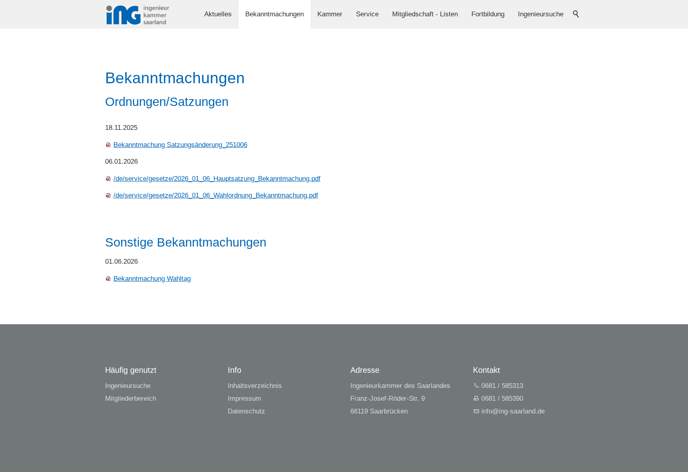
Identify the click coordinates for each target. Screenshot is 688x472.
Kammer (329, 14)
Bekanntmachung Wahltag (152, 278)
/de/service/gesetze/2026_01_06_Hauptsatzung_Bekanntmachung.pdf (217, 178)
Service (367, 14)
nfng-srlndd (512, 411)
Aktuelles (218, 14)
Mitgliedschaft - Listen (425, 14)
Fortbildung (487, 14)
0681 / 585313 (502, 386)
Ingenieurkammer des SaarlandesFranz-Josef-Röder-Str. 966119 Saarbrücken (400, 398)
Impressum (244, 398)
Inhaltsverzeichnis (255, 386)
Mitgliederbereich (130, 398)
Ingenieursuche (540, 14)
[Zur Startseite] (137, 14)
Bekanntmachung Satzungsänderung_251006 (180, 145)
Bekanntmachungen (274, 14)
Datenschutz (246, 411)
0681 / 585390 (502, 398)
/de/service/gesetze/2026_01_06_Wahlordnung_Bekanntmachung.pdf (215, 195)
